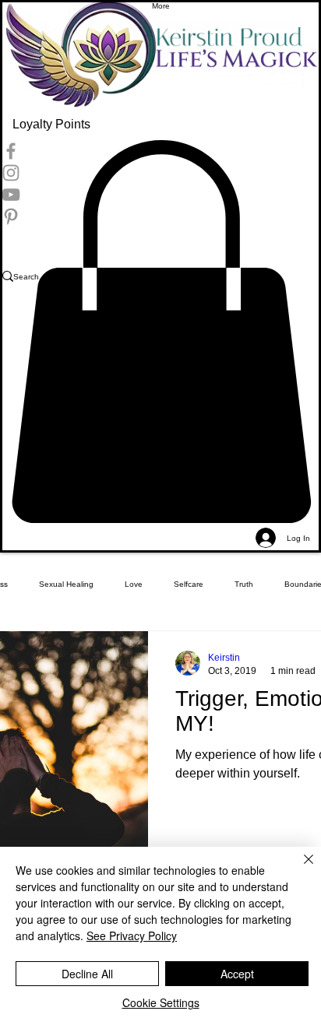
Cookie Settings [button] (160, 1002)
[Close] (299, 868)
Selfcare (188, 584)
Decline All (87, 973)
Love (134, 584)
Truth (244, 584)
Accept (237, 973)
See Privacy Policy (131, 935)
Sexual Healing (66, 584)
